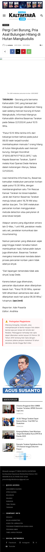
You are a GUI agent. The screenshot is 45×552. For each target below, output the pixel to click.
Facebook (12, 543)
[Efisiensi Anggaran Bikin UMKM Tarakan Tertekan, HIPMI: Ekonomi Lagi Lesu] (8, 409)
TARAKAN (5, 25)
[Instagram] (19, 542)
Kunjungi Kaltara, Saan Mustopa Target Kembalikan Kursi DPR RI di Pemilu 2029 (29, 434)
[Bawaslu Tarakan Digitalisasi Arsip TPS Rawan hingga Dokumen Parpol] (8, 447)
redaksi (10, 45)
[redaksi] (4, 45)
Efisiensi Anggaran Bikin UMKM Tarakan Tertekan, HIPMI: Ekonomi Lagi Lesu (29, 408)
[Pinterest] (23, 51)
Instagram (26, 543)
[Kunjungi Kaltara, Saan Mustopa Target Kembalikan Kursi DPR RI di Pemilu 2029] (8, 434)
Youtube (12, 546)
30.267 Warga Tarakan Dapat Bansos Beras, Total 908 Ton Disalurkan (27, 421)
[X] (17, 51)
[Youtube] (6, 546)
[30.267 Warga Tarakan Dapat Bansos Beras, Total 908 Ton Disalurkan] (8, 422)
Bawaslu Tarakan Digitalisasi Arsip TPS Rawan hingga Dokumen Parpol (29, 446)
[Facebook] (12, 51)
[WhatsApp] (29, 51)
